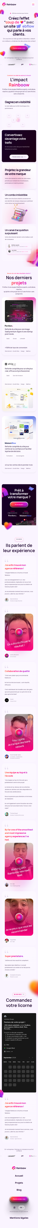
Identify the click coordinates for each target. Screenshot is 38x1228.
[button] (33, 4)
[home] (9, 4)
